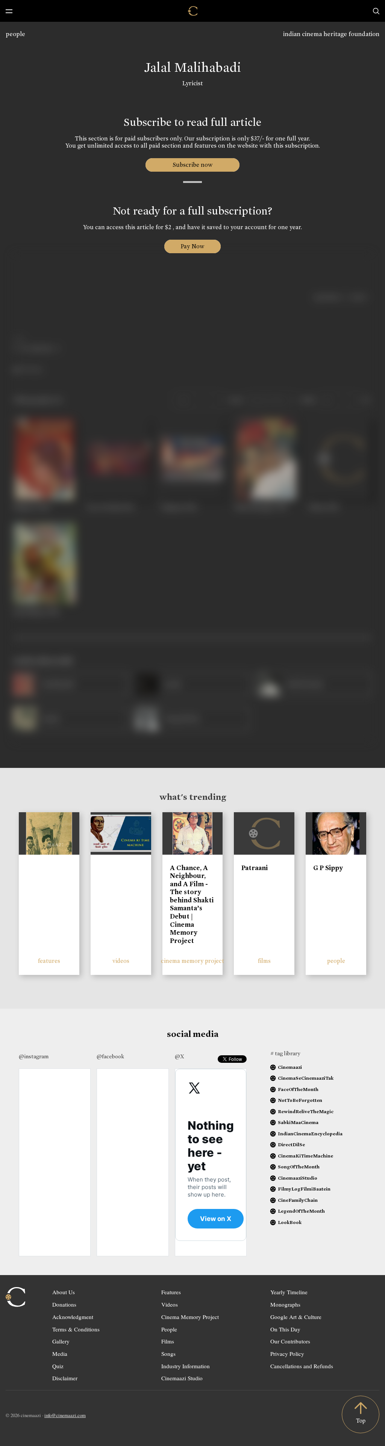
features (49, 960)
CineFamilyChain (298, 1200)
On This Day (285, 1329)
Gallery (61, 1341)
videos (120, 960)
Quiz (58, 1366)
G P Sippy (328, 868)
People (169, 1329)
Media (59, 1353)
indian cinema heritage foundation (331, 34)
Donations (64, 1304)
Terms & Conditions (76, 1329)
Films (167, 1341)
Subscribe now (193, 164)
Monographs (285, 1304)
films (264, 960)
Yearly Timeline (289, 1292)
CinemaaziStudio (297, 1178)
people (15, 34)
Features (171, 1292)
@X (179, 1056)
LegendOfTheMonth (301, 1211)
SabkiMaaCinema (298, 1122)
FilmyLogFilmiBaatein (304, 1189)
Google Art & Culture (295, 1317)
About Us (63, 1292)
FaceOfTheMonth (298, 1089)
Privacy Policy (287, 1353)
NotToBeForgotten (300, 1100)
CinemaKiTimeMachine (305, 1156)
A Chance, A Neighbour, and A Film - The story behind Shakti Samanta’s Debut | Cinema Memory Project (192, 904)
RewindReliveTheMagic (305, 1111)
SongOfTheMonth (299, 1166)
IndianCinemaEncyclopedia (310, 1133)
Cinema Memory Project (190, 1317)
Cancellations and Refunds (301, 1366)
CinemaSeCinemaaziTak (305, 1078)
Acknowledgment (72, 1317)
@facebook (110, 1056)
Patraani (254, 868)
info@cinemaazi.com (65, 1415)
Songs (168, 1353)
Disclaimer (64, 1378)
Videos (169, 1304)
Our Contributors (290, 1341)
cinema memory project (192, 960)
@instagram (34, 1056)
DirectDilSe (291, 1144)
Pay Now (192, 246)
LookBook (290, 1222)
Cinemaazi (290, 1067)
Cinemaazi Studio (182, 1378)
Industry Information (185, 1366)
